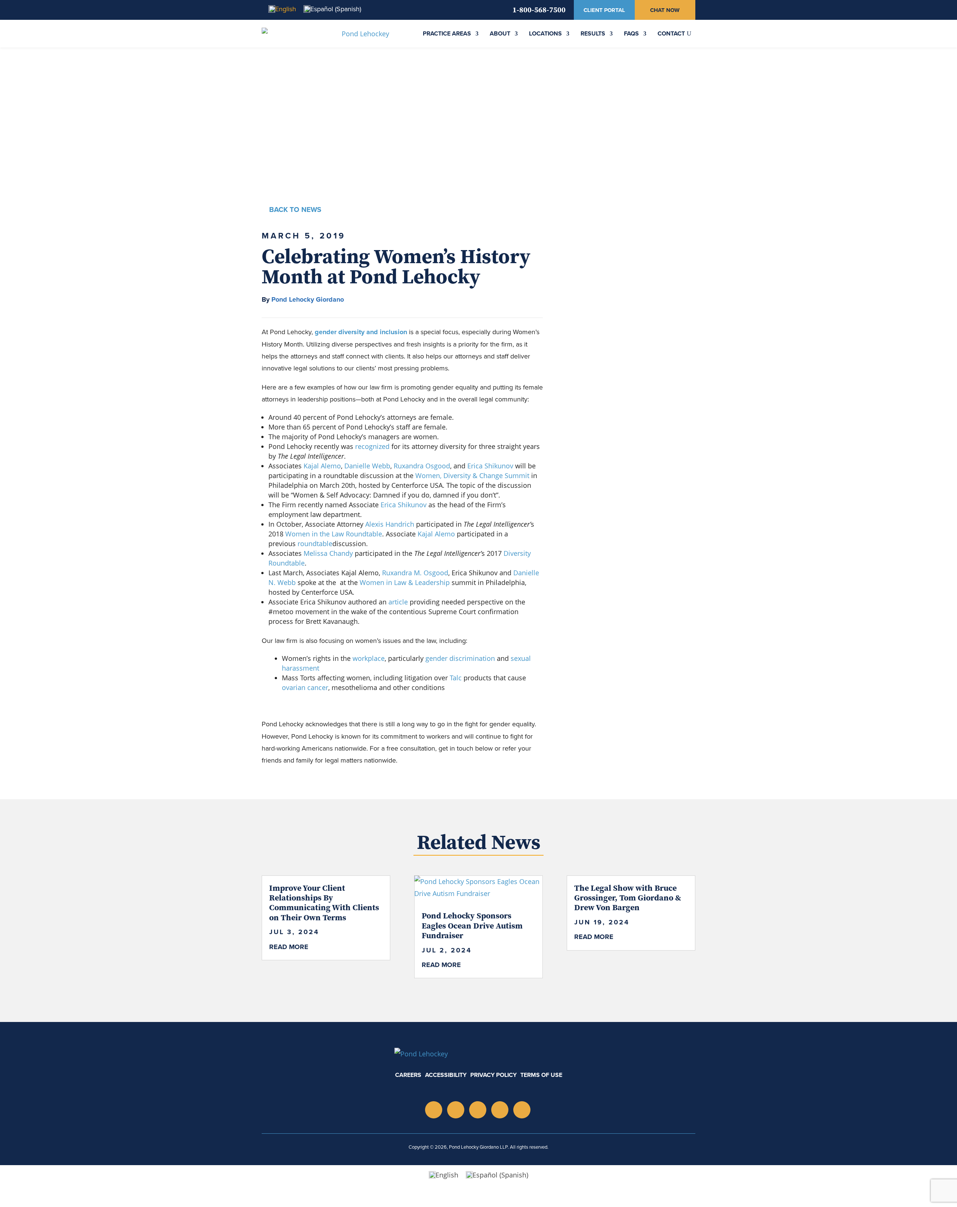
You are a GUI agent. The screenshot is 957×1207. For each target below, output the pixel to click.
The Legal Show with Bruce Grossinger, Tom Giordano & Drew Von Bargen (627, 897)
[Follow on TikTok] (499, 1109)
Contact (671, 33)
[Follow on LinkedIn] (455, 1109)
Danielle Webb (367, 465)
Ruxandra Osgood (422, 465)
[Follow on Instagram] (433, 1109)
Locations (545, 33)
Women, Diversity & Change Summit (472, 475)
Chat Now (665, 10)
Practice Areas (447, 33)
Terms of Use (541, 1075)
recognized (372, 446)
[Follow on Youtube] (477, 1109)
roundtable (315, 543)
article (398, 601)
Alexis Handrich (389, 524)
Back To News (295, 209)
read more (288, 947)
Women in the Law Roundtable (333, 533)
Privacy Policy (493, 1075)
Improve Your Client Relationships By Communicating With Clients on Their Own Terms (324, 902)
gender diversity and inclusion (361, 332)
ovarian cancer (305, 687)
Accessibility (446, 1075)
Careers (408, 1075)
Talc (456, 677)
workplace (369, 658)
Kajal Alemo (322, 465)
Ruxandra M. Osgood (415, 572)
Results (593, 33)
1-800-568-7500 (539, 9)
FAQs (631, 33)
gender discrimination (460, 658)
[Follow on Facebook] (521, 1109)
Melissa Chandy (328, 553)
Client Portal (604, 10)
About (500, 33)
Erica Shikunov (491, 465)
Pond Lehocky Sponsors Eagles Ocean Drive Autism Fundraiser (472, 925)
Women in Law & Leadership (405, 582)
